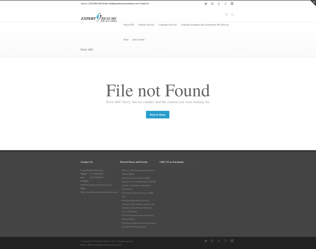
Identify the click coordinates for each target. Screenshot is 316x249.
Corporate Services (167, 25)
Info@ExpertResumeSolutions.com (96, 184)
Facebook (219, 3)
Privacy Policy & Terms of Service (96, 244)
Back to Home (158, 114)
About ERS (128, 25)
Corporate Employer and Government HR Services (205, 25)
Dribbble (212, 3)
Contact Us (144, 3)
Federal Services (146, 25)
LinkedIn (232, 3)
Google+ (225, 3)
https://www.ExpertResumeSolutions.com (99, 192)
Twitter (205, 3)
